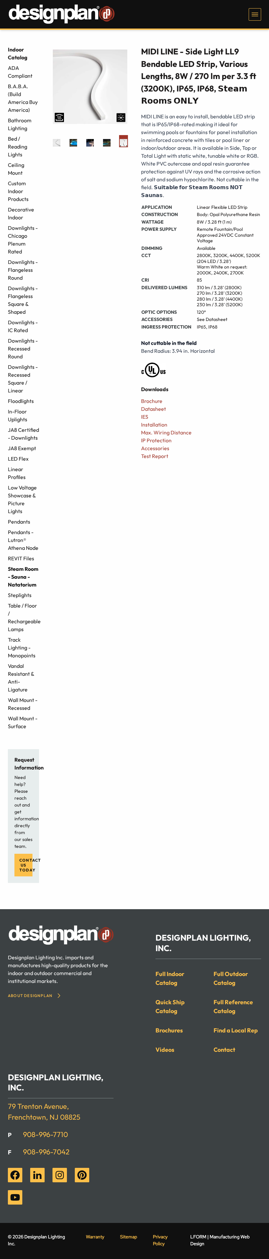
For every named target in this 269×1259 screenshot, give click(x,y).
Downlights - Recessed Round (23, 348)
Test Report (154, 456)
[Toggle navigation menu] (255, 14)
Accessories (155, 448)
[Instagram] (59, 1175)
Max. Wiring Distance (166, 432)
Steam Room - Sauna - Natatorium (23, 577)
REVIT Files (21, 558)
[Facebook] (15, 1175)
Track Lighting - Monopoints (21, 647)
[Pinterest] (82, 1175)
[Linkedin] (37, 1175)
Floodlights (21, 401)
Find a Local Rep (236, 1030)
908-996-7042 (46, 1151)
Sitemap (128, 1237)
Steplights (19, 595)
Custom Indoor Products (18, 191)
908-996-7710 (45, 1134)
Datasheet (153, 409)
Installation (154, 424)
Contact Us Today (25, 865)
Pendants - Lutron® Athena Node (23, 540)
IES (144, 416)
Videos (164, 1049)
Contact (224, 1049)
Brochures (169, 1030)
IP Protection (156, 440)
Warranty (95, 1237)
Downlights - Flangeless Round (23, 270)
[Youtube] (15, 1197)
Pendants (19, 521)
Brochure (151, 401)
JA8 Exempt (22, 448)
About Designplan (30, 995)
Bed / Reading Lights (17, 146)
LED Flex (18, 458)
